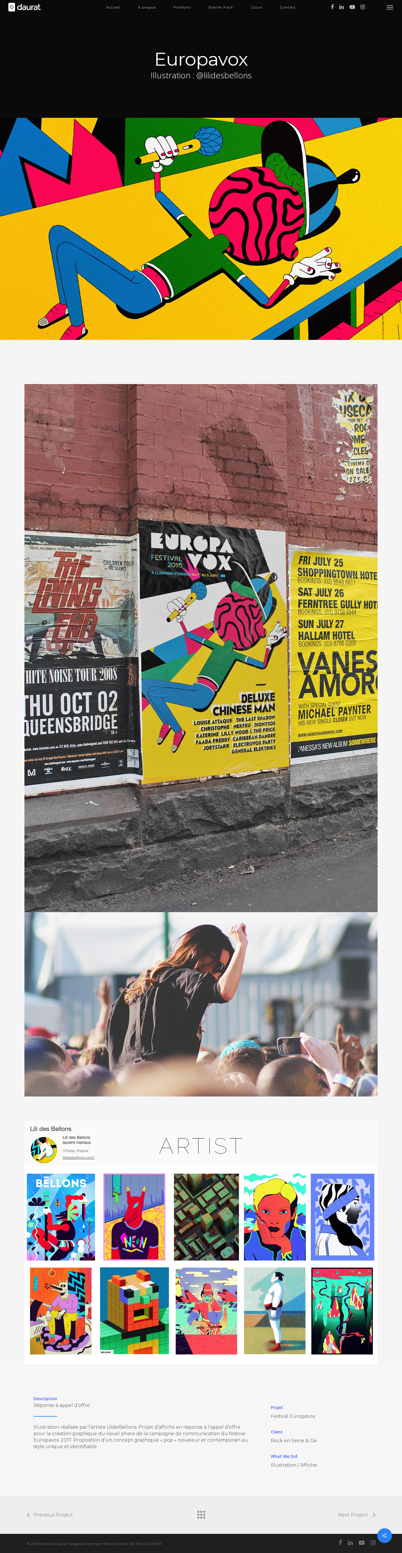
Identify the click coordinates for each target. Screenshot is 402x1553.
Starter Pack (220, 7)
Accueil (113, 7)
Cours (256, 7)
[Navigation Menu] (390, 7)
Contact (288, 7)
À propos (147, 7)
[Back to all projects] (201, 1513)
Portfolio (182, 7)
